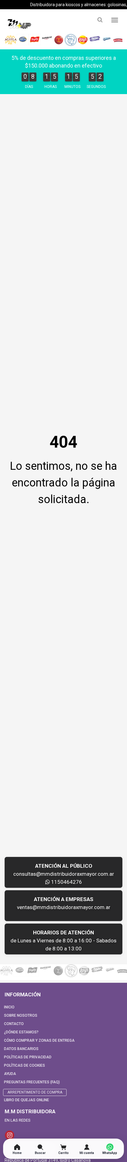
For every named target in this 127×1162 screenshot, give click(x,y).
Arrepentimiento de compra (34, 1092)
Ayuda (10, 1074)
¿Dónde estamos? (21, 1032)
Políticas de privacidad (27, 1057)
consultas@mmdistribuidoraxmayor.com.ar (63, 874)
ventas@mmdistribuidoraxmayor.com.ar (63, 907)
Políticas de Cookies (24, 1065)
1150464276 (66, 882)
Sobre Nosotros (20, 1015)
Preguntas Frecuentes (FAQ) (32, 1082)
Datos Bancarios (21, 1049)
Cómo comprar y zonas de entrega (39, 1040)
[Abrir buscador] (100, 19)
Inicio (9, 1007)
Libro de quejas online (26, 1100)
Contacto (14, 1024)
